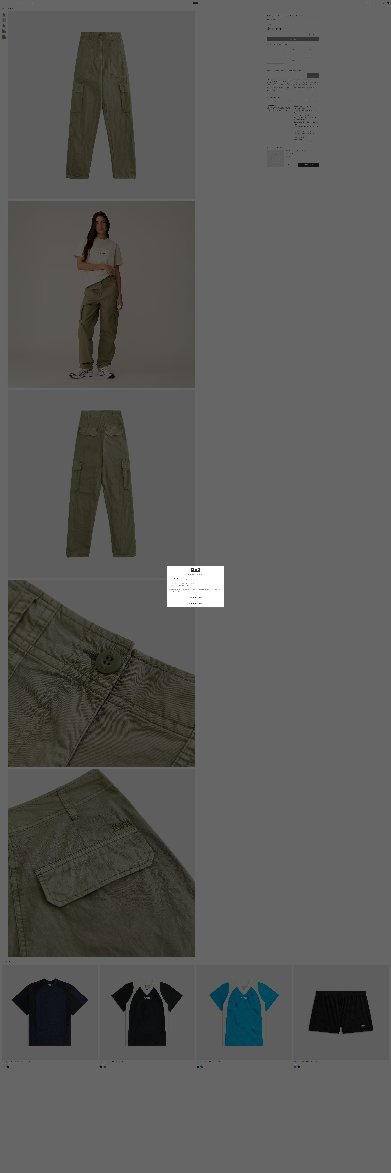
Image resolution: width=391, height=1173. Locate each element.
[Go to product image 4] (4, 31)
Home (4, 8)
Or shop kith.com (195, 603)
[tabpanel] (293, 123)
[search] (384, 3)
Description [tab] (271, 101)
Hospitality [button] (371, 3)
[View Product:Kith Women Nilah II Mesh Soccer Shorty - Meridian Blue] (295, 1067)
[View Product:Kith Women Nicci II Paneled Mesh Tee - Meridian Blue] (105, 1067)
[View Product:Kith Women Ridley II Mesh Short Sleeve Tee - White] (4, 1067)
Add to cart (308, 165)
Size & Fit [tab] (291, 101)
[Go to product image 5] (4, 37)
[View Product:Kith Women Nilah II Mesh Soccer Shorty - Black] (299, 1067)
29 (275, 60)
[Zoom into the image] (102, 105)
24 (293, 49)
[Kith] (195, 3)
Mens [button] (12, 3)
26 (275, 55)
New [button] (4, 3)
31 (311, 60)
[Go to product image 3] (4, 26)
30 (293, 60)
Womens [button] (22, 3)
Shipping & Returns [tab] (312, 101)
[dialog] (195, 586)
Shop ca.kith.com (195, 597)
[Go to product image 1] (4, 15)
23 (275, 49)
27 (293, 55)
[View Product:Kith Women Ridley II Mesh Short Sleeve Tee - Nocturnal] (8, 1067)
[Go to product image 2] (4, 20)
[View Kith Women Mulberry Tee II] (275, 158)
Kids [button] (33, 3)
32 (275, 65)
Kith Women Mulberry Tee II (296, 151)
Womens (10, 8)
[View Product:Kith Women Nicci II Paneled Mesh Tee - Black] (101, 1067)
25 (311, 49)
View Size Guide (313, 34)
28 (311, 55)
